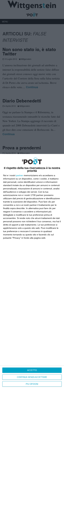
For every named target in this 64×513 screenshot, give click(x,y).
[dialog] (32, 333)
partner (19, 175)
